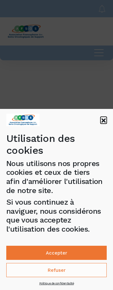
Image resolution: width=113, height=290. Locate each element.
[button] (103, 120)
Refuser (57, 270)
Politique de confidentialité (56, 283)
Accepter (56, 253)
